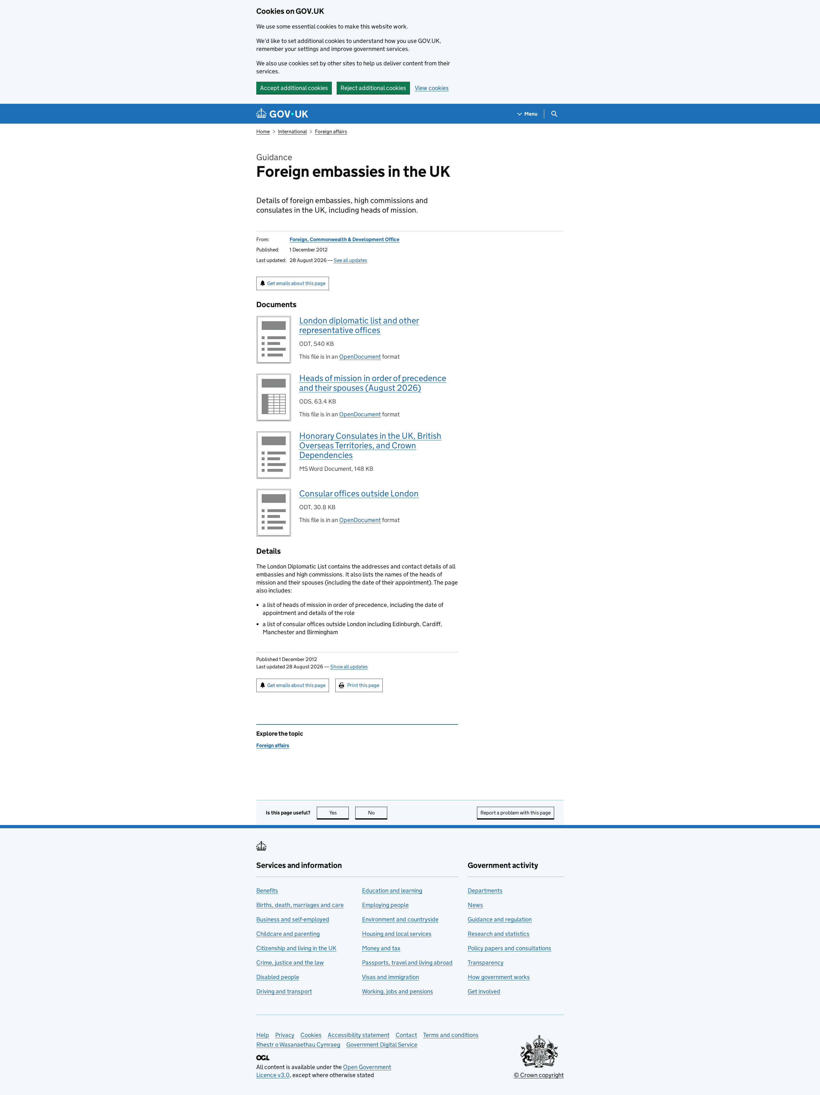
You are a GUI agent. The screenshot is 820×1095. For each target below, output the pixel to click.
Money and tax (381, 948)
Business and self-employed (292, 919)
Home (263, 131)
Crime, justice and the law (290, 962)
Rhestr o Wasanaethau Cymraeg (298, 1044)
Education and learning (392, 890)
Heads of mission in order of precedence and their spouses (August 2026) (372, 383)
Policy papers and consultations (509, 948)
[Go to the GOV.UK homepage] (282, 114)
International (292, 131)
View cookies (432, 88)
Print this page (363, 685)
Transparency (486, 962)
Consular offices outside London (359, 493)
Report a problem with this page (515, 813)
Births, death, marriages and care (300, 905)
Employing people (385, 905)
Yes (339, 813)
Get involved (484, 991)
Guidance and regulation (500, 919)
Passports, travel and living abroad (407, 962)
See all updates (350, 260)
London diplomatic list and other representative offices (359, 325)
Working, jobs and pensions (397, 991)
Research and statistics (498, 933)
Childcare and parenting (288, 933)
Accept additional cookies (294, 88)
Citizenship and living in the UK (296, 948)
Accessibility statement (359, 1035)
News (475, 905)
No (377, 813)
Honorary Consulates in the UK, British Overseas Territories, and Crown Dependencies (370, 445)
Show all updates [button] (349, 667)
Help (262, 1035)
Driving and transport (284, 991)
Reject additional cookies (373, 88)
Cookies (311, 1035)
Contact (406, 1035)
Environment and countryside (400, 919)
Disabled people (277, 977)
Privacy (284, 1035)
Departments (485, 890)
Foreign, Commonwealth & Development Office (344, 239)
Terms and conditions (451, 1035)
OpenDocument (360, 356)
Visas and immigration (390, 977)
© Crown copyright (539, 1075)
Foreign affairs (331, 131)
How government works (499, 977)
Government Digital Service (381, 1044)
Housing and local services (396, 933)
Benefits (267, 890)
